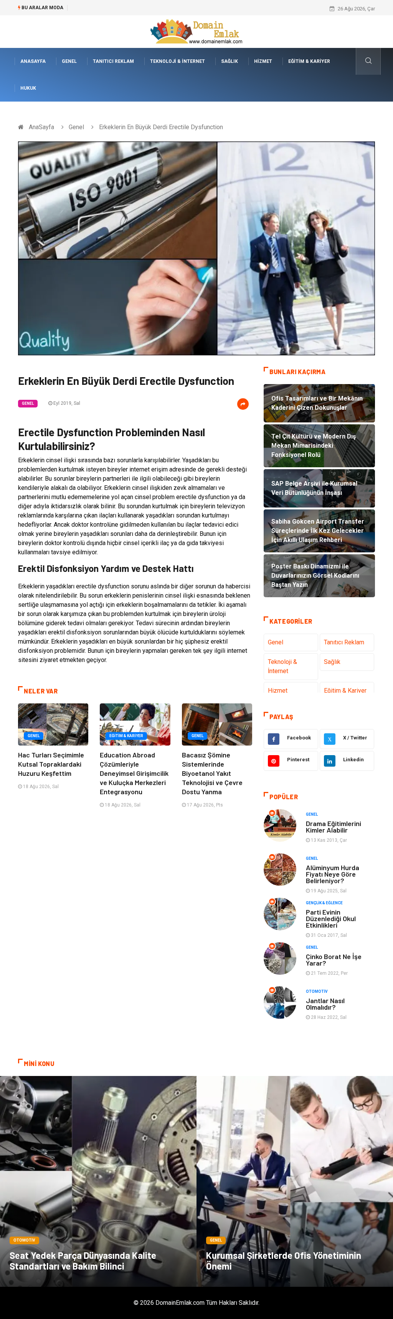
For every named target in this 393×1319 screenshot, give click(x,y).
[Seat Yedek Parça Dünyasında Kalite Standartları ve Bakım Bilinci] (98, 1181)
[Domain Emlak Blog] (196, 31)
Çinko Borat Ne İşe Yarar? (334, 959)
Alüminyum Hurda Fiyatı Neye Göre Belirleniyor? (332, 874)
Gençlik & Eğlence (324, 903)
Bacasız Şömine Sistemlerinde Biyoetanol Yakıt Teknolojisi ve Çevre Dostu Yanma (212, 773)
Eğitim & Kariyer (309, 61)
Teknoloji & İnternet (177, 61)
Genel (69, 61)
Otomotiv (317, 991)
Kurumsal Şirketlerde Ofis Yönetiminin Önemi (283, 1260)
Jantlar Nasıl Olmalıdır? (325, 1003)
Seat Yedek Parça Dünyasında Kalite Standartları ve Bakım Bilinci (83, 1260)
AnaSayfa (33, 61)
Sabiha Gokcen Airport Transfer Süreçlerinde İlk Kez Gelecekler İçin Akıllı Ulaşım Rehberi (170, 8)
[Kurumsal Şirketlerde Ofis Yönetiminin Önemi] (294, 1181)
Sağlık (229, 61)
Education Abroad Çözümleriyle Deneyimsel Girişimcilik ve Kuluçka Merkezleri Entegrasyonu (134, 773)
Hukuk (28, 88)
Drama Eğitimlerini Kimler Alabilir (333, 826)
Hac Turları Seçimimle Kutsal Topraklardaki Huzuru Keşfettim (51, 764)
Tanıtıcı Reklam (113, 61)
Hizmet (263, 61)
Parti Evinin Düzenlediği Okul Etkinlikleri (331, 918)
